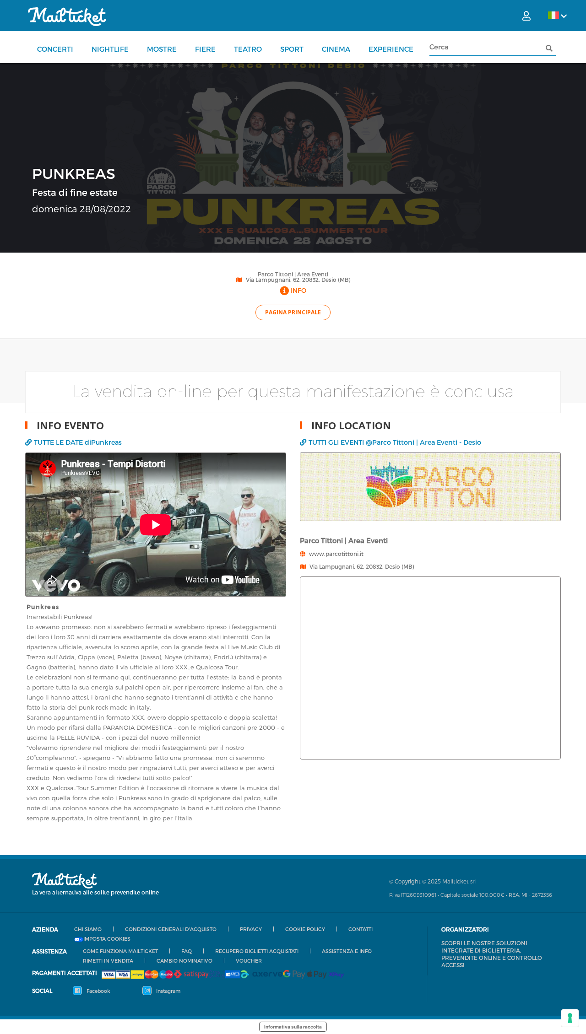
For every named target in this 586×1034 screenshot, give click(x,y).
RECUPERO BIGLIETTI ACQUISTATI (256, 950)
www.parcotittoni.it (336, 553)
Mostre (162, 49)
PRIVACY (251, 929)
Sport (292, 49)
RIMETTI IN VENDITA (108, 960)
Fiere (205, 49)
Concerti (55, 49)
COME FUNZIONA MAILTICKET (120, 950)
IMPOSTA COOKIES (106, 939)
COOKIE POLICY (305, 929)
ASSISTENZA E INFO (347, 950)
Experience (391, 49)
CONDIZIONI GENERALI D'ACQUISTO (171, 929)
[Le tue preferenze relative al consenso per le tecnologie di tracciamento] (570, 1018)
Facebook (97, 991)
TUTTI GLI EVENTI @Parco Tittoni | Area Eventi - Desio (395, 442)
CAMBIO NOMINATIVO (184, 960)
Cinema (336, 49)
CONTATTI (360, 929)
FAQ (186, 950)
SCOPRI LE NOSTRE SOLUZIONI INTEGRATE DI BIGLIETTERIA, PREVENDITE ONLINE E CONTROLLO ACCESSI (491, 954)
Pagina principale (293, 312)
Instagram (167, 991)
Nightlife (110, 49)
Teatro (248, 49)
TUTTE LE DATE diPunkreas (78, 442)
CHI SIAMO (88, 929)
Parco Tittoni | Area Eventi (293, 274)
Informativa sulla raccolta (293, 1026)
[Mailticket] (67, 16)
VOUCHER (249, 960)
